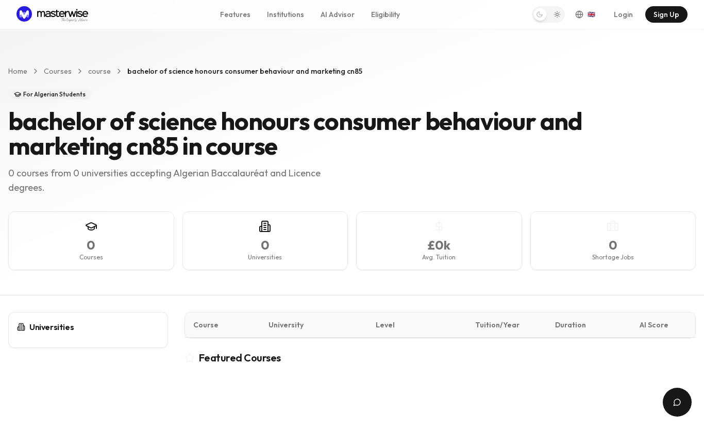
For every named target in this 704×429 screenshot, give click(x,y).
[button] (548, 14)
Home (17, 71)
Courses (58, 71)
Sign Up (666, 14)
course (99, 71)
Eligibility (385, 14)
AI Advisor (338, 14)
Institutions (285, 14)
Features (235, 14)
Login (623, 14)
